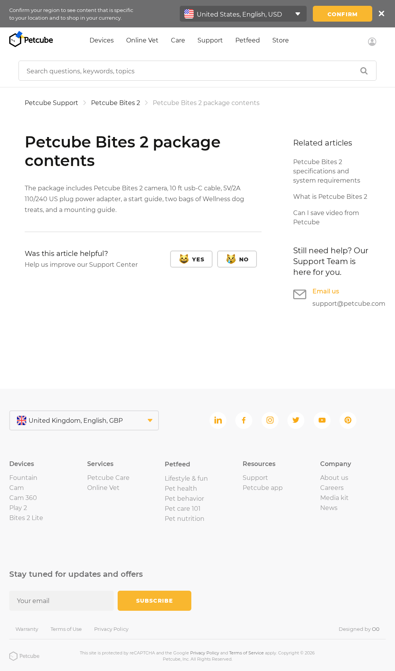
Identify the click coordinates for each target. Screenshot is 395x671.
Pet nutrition (184, 518)
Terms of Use (66, 629)
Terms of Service (246, 653)
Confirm (342, 14)
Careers (332, 487)
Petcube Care (108, 477)
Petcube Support (51, 103)
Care (178, 40)
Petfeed (247, 40)
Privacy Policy (111, 629)
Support (210, 40)
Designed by (359, 629)
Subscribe (154, 600)
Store (280, 40)
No (244, 259)
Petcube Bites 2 (115, 103)
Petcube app (263, 487)
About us (334, 477)
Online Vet (142, 40)
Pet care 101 (183, 508)
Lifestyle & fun (186, 478)
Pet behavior (184, 498)
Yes (198, 259)
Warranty (26, 629)
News (329, 508)
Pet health (181, 488)
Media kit (334, 498)
